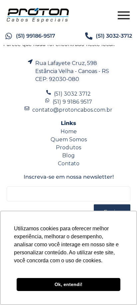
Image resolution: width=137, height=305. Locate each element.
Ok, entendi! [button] (68, 284)
